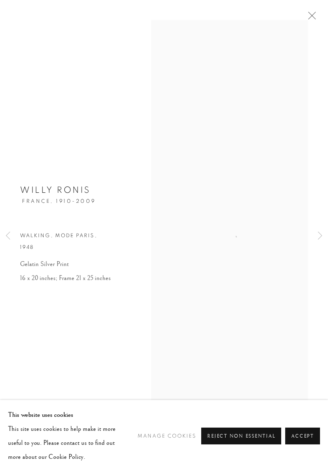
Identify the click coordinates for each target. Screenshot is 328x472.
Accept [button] (302, 436)
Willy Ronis (55, 190)
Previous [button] (8, 236)
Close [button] (310, 18)
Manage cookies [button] (167, 436)
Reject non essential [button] (241, 436)
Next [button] (320, 236)
